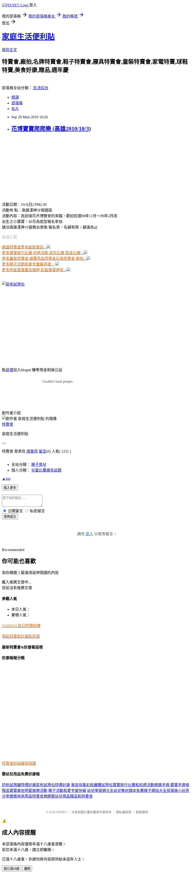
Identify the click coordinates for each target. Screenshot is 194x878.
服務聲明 (142, 812)
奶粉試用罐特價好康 (19, 785)
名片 (15, 109)
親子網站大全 (155, 791)
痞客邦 (32, 451)
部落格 (17, 103)
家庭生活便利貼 (28, 36)
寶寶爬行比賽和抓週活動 (133, 785)
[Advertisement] (31, 166)
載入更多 (10, 488)
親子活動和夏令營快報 (67, 791)
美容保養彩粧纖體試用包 (92, 785)
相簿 (15, 97)
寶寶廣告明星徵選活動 (28, 791)
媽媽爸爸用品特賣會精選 (30, 796)
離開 (27, 868)
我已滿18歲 (11, 868)
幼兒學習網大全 (100, 791)
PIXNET (61, 812)
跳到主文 (9, 50)
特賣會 (7, 424)
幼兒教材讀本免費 (129, 791)
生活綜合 (40, 88)
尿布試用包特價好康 (53, 785)
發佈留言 (10, 516)
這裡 (9, 370)
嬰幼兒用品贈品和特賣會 (72, 796)
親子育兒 (38, 465)
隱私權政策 (123, 812)
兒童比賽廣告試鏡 (46, 470)
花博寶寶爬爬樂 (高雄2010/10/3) (51, 129)
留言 (42, 451)
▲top (6, 479)
